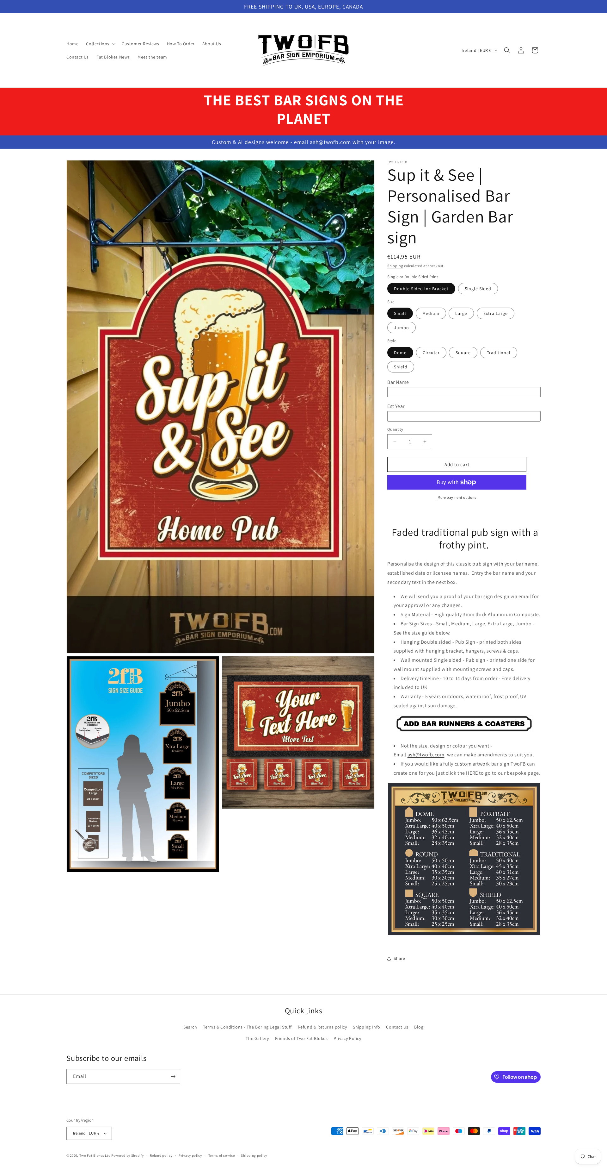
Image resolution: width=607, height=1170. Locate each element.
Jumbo (401, 327)
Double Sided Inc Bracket (421, 288)
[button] (100, 43)
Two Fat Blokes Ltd (95, 1155)
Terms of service (221, 1155)
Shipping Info (366, 1027)
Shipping (395, 265)
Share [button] (399, 958)
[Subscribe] (173, 1076)
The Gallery (257, 1038)
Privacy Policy (347, 1038)
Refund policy (161, 1155)
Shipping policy (254, 1155)
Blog (418, 1027)
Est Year (396, 406)
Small (400, 313)
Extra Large (495, 313)
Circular (431, 352)
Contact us (397, 1027)
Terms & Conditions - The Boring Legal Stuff (247, 1027)
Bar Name (398, 382)
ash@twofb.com (426, 754)
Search (190, 1027)
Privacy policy (190, 1155)
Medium (430, 313)
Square (463, 352)
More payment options (457, 497)
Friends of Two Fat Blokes (301, 1038)
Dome (400, 352)
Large (461, 313)
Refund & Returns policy (322, 1027)
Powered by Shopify (127, 1155)
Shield (401, 367)
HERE (472, 773)
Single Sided (478, 288)
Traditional (499, 352)
